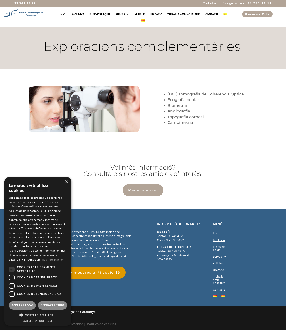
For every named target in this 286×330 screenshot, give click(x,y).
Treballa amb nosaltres (183, 14)
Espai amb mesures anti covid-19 (85, 272)
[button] (38, 315)
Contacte (211, 14)
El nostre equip (100, 14)
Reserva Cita (257, 14)
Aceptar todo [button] (22, 305)
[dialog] (38, 251)
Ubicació (156, 14)
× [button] (66, 182)
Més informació (143, 190)
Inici (62, 14)
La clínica (77, 14)
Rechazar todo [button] (53, 305)
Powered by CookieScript (38, 320)
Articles (139, 14)
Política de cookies (101, 324)
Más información (53, 259)
